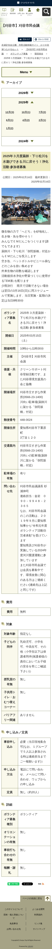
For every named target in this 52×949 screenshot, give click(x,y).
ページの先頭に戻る (32, 898)
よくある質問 (38, 909)
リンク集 (38, 923)
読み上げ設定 (43, 39)
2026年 (23, 93)
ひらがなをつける (28, 3)
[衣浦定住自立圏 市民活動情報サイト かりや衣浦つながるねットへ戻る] (38, 9)
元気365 (30, 946)
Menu (24, 72)
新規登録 (13, 13)
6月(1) (9, 120)
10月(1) (26, 112)
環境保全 (39, 53)
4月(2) (26, 120)
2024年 (23, 141)
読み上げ (26, 39)
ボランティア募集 (19, 53)
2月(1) (42, 120)
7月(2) (42, 112)
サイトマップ (39, 929)
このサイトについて (4, 14)
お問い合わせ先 (14, 929)
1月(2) (9, 128)
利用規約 (38, 914)
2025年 (23, 102)
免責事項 (14, 923)
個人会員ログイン (29, 14)
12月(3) (9, 112)
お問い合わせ (21, 14)
